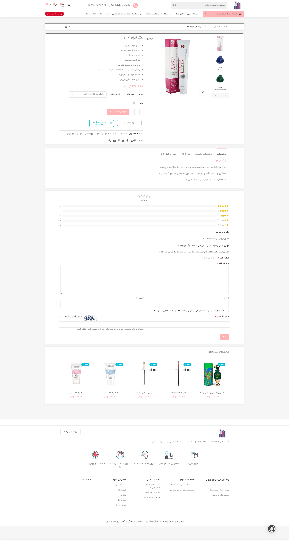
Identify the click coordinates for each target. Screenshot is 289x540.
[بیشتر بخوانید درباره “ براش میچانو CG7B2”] (164, 369)
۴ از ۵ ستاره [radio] (207, 258)
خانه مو (216, 27)
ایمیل (139, 298)
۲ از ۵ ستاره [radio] (211, 258)
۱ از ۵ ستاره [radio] (213, 258)
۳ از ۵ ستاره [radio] (209, 258)
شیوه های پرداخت (220, 495)
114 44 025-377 (152, 492)
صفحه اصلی (120, 484)
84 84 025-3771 (152, 497)
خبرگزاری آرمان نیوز (124, 521)
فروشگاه (122, 490)
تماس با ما (121, 505)
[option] (220, 43)
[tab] (222, 152)
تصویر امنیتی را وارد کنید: (70, 316)
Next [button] (215, 95)
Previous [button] (225, 95)
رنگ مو (207, 27)
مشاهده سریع (198, 376)
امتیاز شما (223, 258)
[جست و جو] (174, 5)
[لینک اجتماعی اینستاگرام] (119, 140)
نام (226, 298)
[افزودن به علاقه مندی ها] (198, 362)
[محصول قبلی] (69, 26)
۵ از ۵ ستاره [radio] (204, 258)
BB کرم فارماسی (110, 393)
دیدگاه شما (223, 263)
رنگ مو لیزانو (72, 133)
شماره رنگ (115, 94)
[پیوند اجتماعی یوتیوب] (114, 140)
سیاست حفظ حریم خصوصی (181, 490)
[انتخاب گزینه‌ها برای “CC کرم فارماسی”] (62, 369)
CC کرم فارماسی (76, 393)
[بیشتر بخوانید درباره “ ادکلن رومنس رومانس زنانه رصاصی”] (198, 369)
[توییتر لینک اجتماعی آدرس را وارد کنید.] (123, 140)
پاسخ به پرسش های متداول (181, 484)
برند (141, 103)
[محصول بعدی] (63, 26)
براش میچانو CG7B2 (178, 393)
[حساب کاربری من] (69, 5)
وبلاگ (123, 495)
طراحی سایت (178, 521)
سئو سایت (166, 521)
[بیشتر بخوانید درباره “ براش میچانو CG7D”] (130, 369)
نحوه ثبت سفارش (221, 484)
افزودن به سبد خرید (118, 111)
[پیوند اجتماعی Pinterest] (110, 140)
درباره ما (122, 500)
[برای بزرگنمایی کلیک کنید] (203, 92)
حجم (141, 94)
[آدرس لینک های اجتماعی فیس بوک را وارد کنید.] (127, 140)
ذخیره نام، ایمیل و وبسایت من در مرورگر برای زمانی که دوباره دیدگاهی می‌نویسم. (189, 311)
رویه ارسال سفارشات (219, 490)
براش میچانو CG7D (144, 393)
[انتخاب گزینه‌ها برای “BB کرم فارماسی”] (96, 369)
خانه (225, 27)
